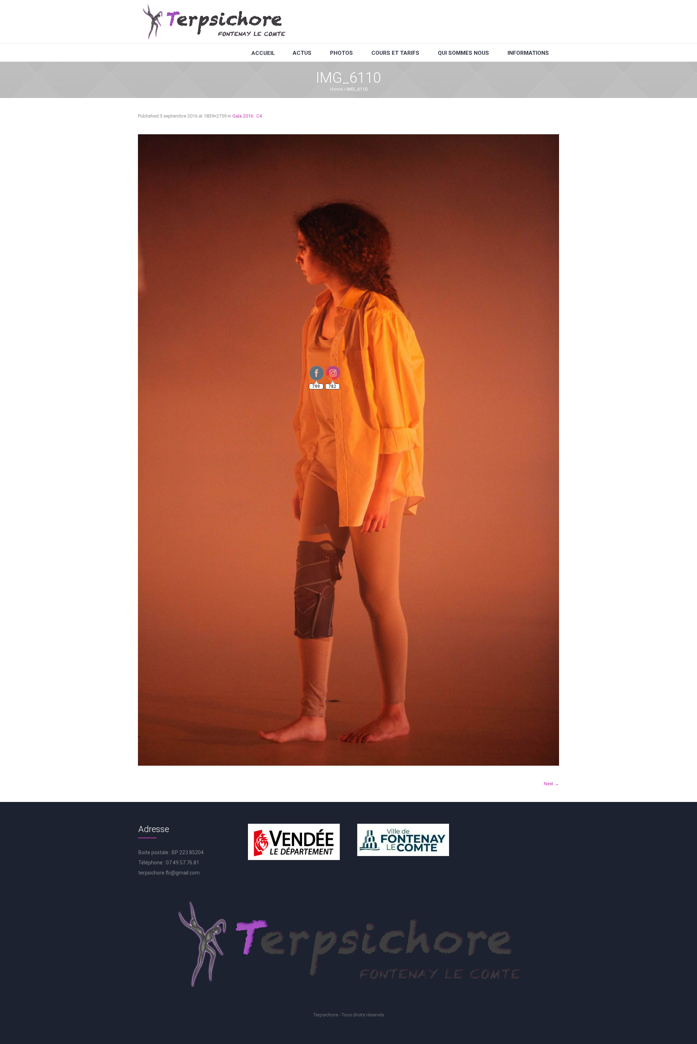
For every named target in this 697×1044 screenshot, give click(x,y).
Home (336, 89)
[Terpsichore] (213, 22)
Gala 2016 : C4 (247, 116)
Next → (551, 783)
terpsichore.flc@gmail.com (169, 873)
